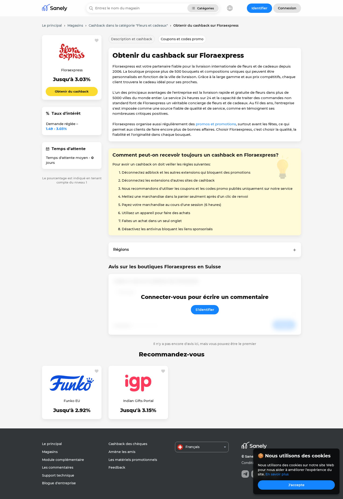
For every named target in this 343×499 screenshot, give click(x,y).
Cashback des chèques (127, 444)
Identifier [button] (259, 8)
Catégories (205, 8)
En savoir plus (277, 474)
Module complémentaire (63, 460)
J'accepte (296, 485)
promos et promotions (216, 124)
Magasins (50, 452)
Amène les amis (121, 452)
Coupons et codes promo (182, 39)
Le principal (52, 444)
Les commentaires (57, 467)
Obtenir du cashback (72, 91)
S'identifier (205, 310)
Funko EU (72, 401)
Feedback (116, 467)
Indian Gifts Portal (138, 401)
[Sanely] (54, 8)
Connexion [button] (287, 8)
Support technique (58, 475)
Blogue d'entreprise (59, 483)
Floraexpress (72, 70)
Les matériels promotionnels (132, 460)
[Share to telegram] (245, 474)
